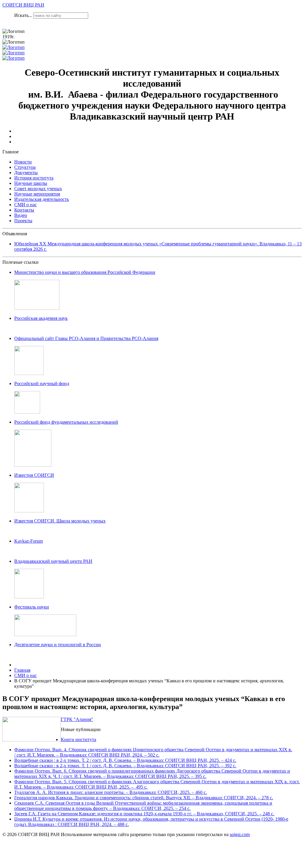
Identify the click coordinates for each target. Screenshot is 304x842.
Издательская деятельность (41, 199)
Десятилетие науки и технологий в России (57, 644)
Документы (26, 172)
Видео (20, 215)
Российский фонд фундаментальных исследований (66, 422)
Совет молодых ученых (38, 188)
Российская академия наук (41, 318)
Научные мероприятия (37, 193)
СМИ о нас (25, 204)
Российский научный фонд (41, 383)
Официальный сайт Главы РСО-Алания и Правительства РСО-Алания (86, 338)
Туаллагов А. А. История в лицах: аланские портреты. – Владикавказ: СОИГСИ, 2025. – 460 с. (110, 792)
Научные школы (30, 183)
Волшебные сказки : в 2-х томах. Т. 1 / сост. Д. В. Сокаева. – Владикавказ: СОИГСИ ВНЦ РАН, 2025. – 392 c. (125, 765)
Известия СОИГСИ (34, 475)
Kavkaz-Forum (28, 541)
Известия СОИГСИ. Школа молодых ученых (60, 520)
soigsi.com (240, 834)
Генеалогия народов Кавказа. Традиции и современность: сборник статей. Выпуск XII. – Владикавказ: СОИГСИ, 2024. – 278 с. (143, 797)
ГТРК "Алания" (77, 719)
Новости (23, 161)
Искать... (23, 15)
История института (33, 177)
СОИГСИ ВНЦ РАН (23, 4)
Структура (25, 167)
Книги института (78, 739)
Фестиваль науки (31, 606)
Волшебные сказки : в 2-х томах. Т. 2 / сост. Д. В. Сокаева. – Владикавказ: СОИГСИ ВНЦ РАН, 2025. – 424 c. (125, 760)
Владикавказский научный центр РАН (53, 561)
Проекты (23, 220)
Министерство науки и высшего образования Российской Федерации (84, 272)
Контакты (24, 209)
